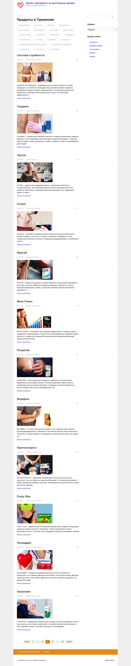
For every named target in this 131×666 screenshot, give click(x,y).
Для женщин (64, 25)
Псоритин (23, 350)
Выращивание (24, 25)
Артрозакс (24, 591)
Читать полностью (24, 98)
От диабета (51, 40)
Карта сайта (109, 660)
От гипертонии (24, 40)
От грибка (38, 40)
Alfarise (92, 56)
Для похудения (39, 30)
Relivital (92, 53)
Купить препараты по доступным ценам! (50, 3)
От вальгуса (40, 35)
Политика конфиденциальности (29, 652)
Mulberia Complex (96, 46)
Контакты (47, 652)
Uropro (21, 203)
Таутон (21, 155)
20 (63, 642)
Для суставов (68, 30)
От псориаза (54, 49)
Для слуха (54, 30)
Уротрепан (93, 42)
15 (42, 642)
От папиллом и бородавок (61, 44)
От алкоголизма (25, 35)
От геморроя (69, 35)
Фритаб (22, 252)
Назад (27, 642)
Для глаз (50, 25)
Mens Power (25, 301)
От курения (65, 40)
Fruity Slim (24, 496)
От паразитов (24, 49)
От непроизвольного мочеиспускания (33, 44)
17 (53, 642)
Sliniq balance (95, 49)
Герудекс (23, 106)
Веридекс (23, 398)
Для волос (38, 25)
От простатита (39, 49)
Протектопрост (27, 447)
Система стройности (30, 55)
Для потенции (24, 30)
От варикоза (54, 35)
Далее (69, 642)
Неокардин (24, 542)
